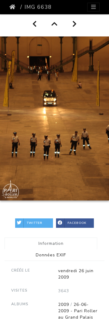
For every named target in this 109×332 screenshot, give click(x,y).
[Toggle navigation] (93, 7)
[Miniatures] (54, 24)
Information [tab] (51, 243)
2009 (63, 304)
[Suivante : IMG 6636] (74, 24)
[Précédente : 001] (34, 24)
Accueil (13, 7)
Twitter (34, 223)
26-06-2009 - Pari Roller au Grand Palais (77, 311)
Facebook (77, 223)
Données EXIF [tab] (51, 255)
